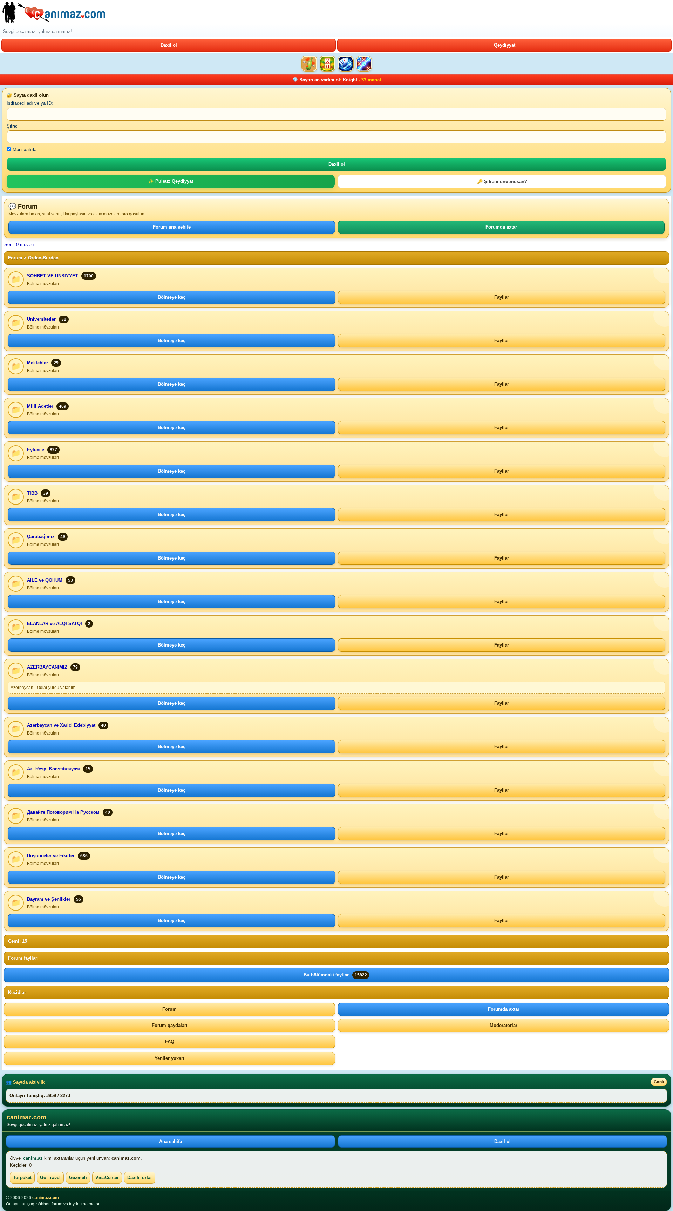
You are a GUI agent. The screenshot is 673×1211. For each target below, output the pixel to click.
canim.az (33, 1158)
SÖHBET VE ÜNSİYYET (52, 275)
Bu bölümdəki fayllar (335, 974)
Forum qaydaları (170, 1025)
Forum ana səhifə (172, 227)
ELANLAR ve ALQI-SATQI (54, 623)
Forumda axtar (501, 227)
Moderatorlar (503, 1025)
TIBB (32, 493)
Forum (15, 258)
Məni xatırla (23, 149)
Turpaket (22, 1177)
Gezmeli (78, 1177)
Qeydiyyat (504, 45)
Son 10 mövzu (19, 244)
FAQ (169, 1041)
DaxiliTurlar (139, 1177)
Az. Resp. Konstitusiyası (53, 768)
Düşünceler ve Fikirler (51, 855)
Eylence (35, 449)
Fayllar (501, 297)
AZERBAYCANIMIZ (47, 667)
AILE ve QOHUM (44, 580)
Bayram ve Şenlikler (48, 899)
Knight (350, 79)
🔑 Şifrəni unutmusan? (502, 181)
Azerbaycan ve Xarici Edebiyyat (61, 725)
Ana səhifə (170, 1141)
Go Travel (50, 1177)
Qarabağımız (41, 536)
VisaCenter (107, 1177)
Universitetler (41, 319)
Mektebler (37, 362)
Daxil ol (169, 45)
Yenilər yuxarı (169, 1058)
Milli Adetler (40, 406)
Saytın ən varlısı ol (319, 79)
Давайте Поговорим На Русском (63, 812)
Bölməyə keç (171, 297)
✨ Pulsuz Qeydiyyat (170, 181)
